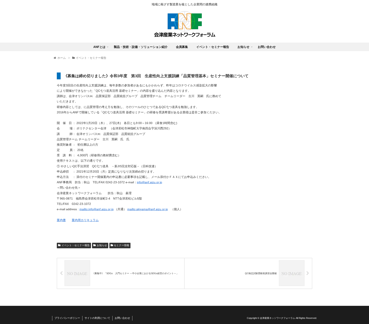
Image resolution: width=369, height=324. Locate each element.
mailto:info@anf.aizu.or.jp (96, 209)
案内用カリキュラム (85, 220)
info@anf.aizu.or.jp (149, 182)
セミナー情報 (121, 245)
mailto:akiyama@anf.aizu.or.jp (147, 209)
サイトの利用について (97, 318)
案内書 (61, 220)
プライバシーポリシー (67, 318)
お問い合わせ (122, 318)
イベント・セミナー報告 (76, 245)
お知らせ (102, 245)
